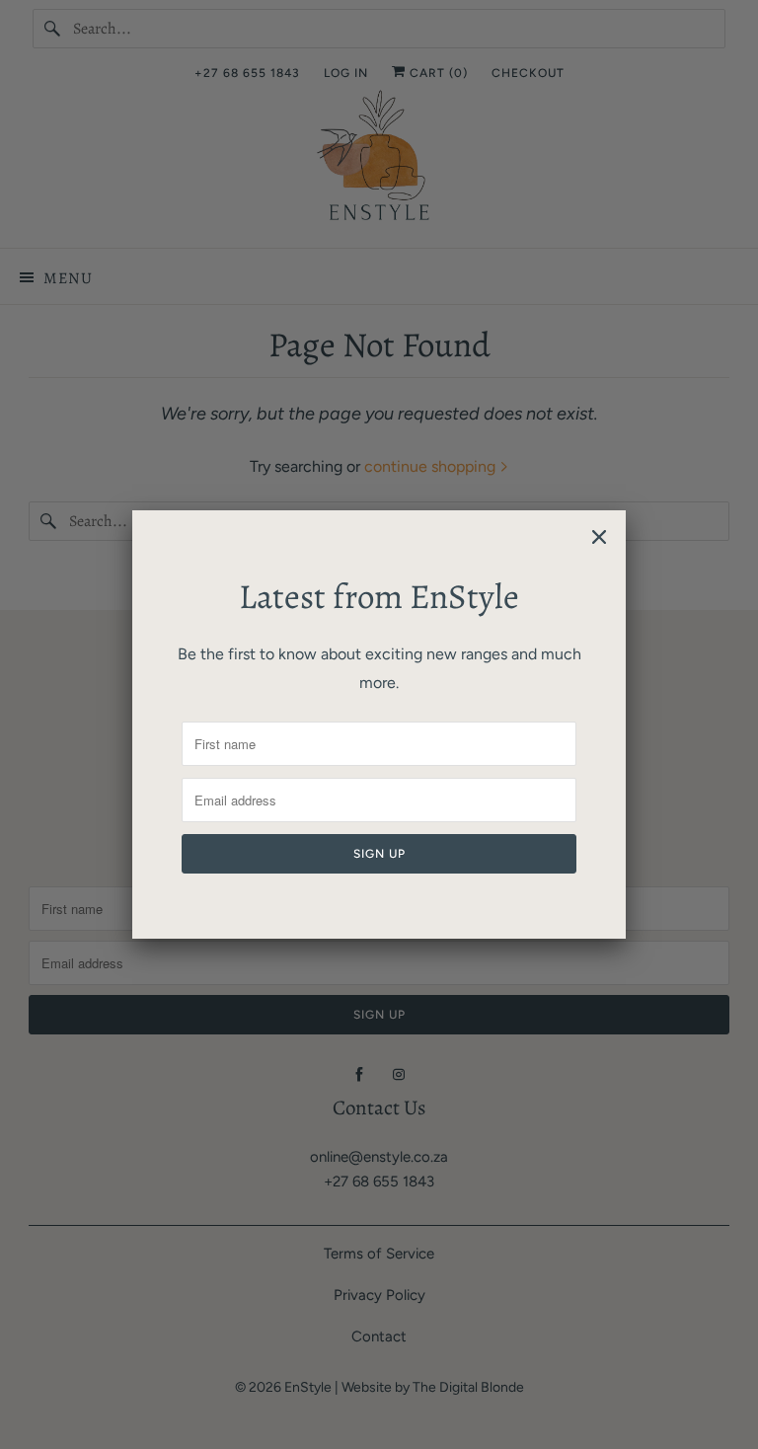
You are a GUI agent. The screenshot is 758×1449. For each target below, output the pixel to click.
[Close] (599, 537)
